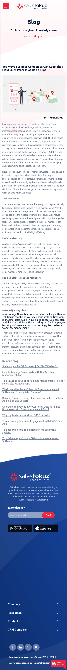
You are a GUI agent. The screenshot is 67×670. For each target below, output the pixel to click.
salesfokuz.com (42, 663)
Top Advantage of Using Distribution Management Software (30, 440)
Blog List (38, 36)
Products (14, 621)
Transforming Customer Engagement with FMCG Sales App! (33, 422)
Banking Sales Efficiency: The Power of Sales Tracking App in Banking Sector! (32, 399)
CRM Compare (17, 629)
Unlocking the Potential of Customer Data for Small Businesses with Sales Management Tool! (31, 408)
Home (27, 36)
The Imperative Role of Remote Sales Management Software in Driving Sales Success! (30, 391)
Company (14, 604)
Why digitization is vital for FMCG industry (26, 415)
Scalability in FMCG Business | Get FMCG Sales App (30, 366)
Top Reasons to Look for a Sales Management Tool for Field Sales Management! (33, 382)
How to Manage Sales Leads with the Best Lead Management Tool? (28, 373)
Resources (15, 612)
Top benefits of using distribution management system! (29, 431)
